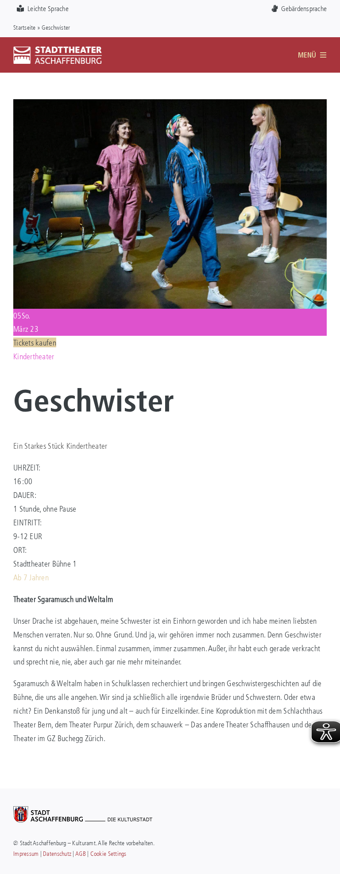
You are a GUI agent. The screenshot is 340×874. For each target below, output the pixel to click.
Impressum (26, 853)
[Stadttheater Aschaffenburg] (57, 50)
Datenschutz (57, 853)
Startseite (24, 27)
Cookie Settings (108, 853)
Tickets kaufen (34, 342)
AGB (80, 853)
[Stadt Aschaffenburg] (82, 810)
